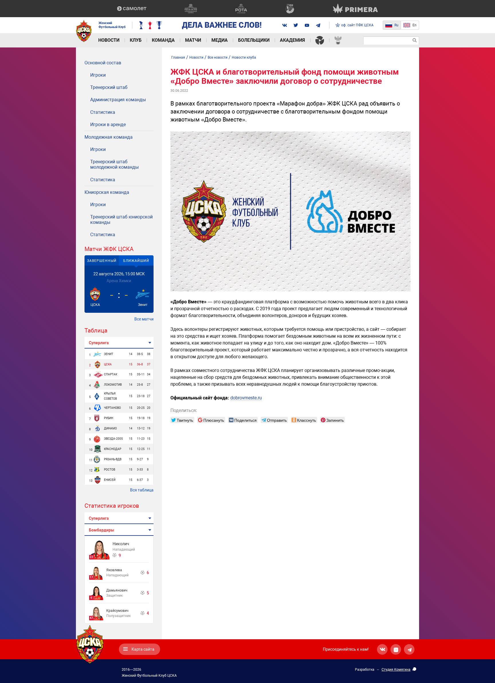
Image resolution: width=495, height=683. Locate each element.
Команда (163, 40)
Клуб (136, 40)
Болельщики (254, 40)
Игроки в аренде (108, 124)
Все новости (217, 57)
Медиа (219, 40)
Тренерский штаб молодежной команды (114, 164)
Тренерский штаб (108, 87)
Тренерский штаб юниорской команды (121, 219)
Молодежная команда (109, 137)
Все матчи (144, 319)
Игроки (98, 75)
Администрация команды (118, 99)
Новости (108, 40)
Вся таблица (142, 490)
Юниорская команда (107, 192)
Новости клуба (244, 57)
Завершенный (102, 261)
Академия (292, 40)
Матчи (193, 40)
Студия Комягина (396, 670)
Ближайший (136, 261)
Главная (178, 57)
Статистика (102, 112)
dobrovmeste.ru (246, 398)
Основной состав (103, 62)
